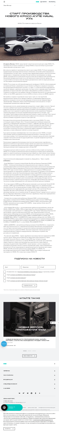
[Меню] (4, 2)
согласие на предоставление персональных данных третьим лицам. (28, 281)
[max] (31, 393)
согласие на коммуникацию (18, 277)
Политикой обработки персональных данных (30, 271)
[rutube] (23, 393)
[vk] (19, 393)
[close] (58, 322)
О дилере (6, 388)
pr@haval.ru (6, 160)
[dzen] (39, 393)
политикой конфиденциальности (43, 420)
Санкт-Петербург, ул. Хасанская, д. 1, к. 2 (15, 402)
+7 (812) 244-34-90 (8, 401)
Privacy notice (54, 323)
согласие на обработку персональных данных (22, 274)
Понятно (8, 428)
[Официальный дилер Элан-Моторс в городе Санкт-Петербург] (48, 1)
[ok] (35, 393)
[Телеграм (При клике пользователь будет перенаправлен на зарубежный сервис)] (27, 393)
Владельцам (8, 379)
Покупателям (8, 375)
